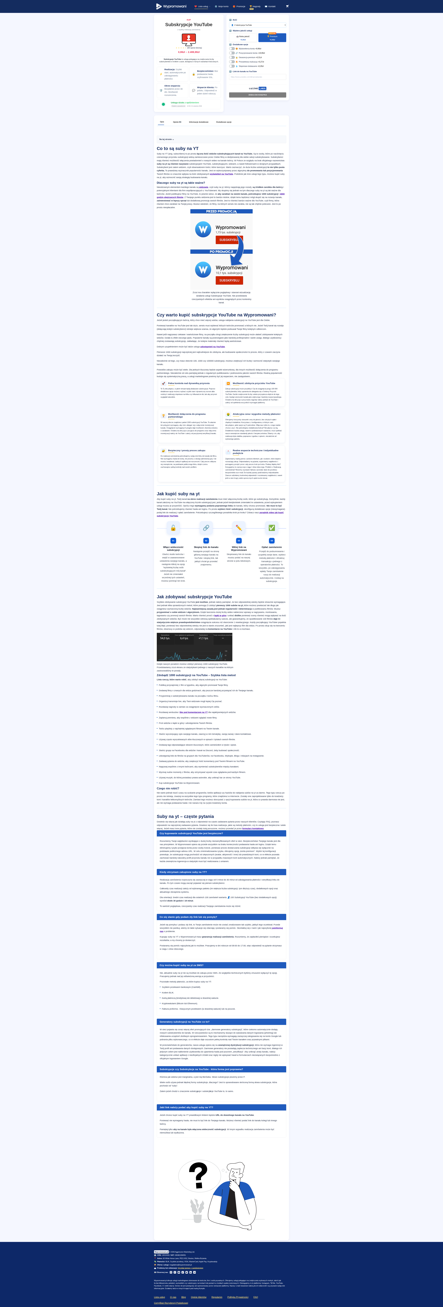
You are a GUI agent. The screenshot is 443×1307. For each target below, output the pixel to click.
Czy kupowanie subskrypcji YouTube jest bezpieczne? (191, 833)
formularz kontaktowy (253, 828)
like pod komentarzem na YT (194, 712)
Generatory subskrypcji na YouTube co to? (185, 1021)
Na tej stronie (165, 139)
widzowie (203, 187)
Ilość (235, 20)
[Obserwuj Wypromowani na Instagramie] (171, 1272)
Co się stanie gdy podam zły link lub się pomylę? (188, 917)
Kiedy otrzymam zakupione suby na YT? (183, 872)
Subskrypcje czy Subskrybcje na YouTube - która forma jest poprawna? (201, 1069)
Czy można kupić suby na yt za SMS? (182, 965)
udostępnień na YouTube (212, 347)
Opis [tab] (162, 122)
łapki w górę (220, 615)
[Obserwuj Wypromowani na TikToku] (182, 1272)
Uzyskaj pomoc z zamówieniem (190, 1268)
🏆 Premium (272, 38)
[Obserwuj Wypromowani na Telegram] (194, 1272)
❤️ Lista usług (201, 6)
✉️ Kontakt (270, 6)
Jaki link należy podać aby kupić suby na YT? (186, 1107)
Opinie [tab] (177, 122)
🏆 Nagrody (255, 6)
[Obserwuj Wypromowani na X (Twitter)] (186, 1272)
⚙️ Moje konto (222, 6)
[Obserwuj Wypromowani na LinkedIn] (190, 1272)
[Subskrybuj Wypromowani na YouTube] (179, 1272)
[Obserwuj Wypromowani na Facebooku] (175, 1272)
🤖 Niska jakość (243, 38)
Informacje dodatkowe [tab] (198, 122)
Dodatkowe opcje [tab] (224, 122)
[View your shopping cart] (287, 6)
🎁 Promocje (239, 6)
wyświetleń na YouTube (221, 174)
